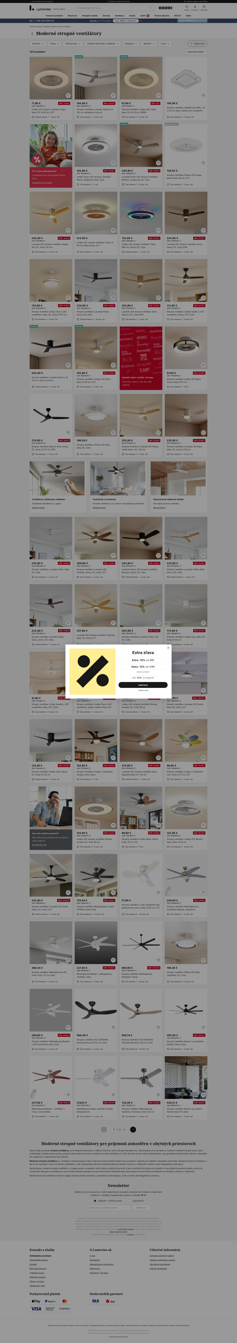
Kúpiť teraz (143, 685)
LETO (143, 678)
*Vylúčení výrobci (143, 690)
